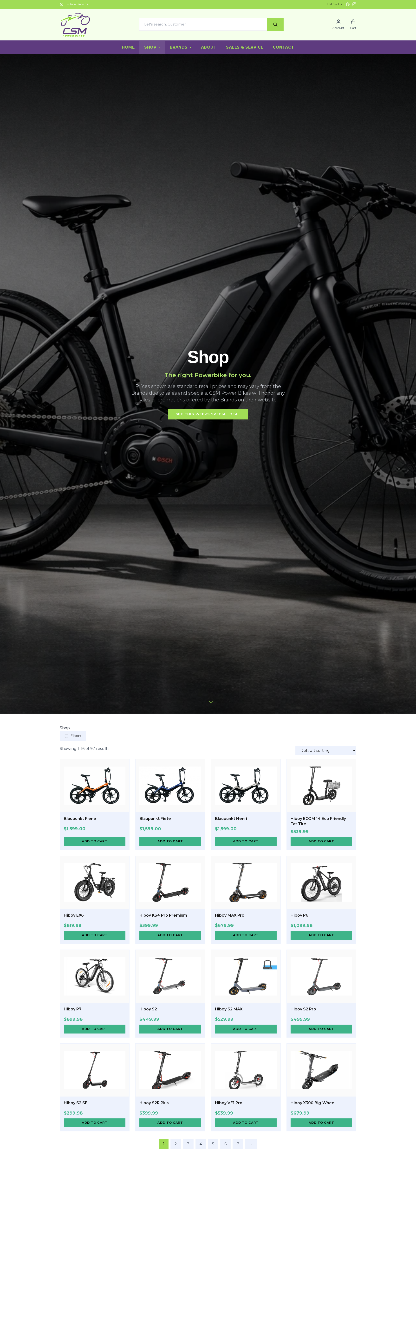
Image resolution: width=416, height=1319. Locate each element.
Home (128, 47)
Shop (150, 47)
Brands (179, 47)
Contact (283, 47)
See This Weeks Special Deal (208, 414)
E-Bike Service (77, 4)
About (208, 47)
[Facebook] (348, 4)
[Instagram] (354, 4)
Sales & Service (244, 47)
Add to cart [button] (94, 841)
